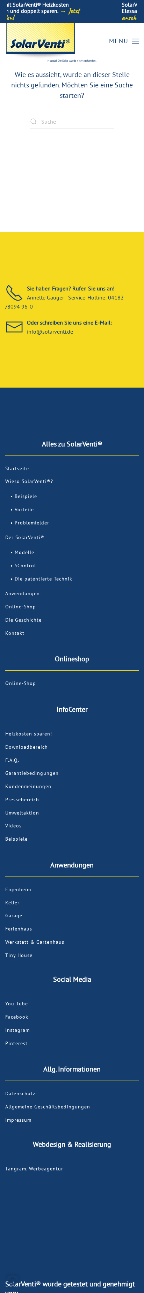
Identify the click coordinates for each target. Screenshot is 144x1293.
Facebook (16, 1017)
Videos (13, 826)
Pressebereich (22, 799)
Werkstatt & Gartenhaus (34, 942)
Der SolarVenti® (24, 537)
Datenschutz (20, 1093)
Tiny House (19, 955)
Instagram (17, 1030)
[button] (124, 41)
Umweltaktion (22, 813)
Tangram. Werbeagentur (34, 1169)
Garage (13, 915)
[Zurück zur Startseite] (40, 41)
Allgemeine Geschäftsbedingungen (47, 1107)
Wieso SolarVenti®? (29, 481)
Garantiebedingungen (32, 773)
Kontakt (14, 633)
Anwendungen (22, 593)
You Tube (16, 1003)
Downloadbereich (26, 747)
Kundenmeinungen (28, 786)
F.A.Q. (12, 760)
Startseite (17, 468)
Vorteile (24, 509)
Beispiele (26, 496)
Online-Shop (20, 606)
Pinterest (16, 1043)
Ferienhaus (18, 929)
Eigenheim (18, 889)
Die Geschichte (23, 620)
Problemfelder (32, 523)
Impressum (18, 1120)
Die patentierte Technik (43, 579)
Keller (12, 902)
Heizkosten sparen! (28, 734)
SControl (25, 565)
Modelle (24, 552)
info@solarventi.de (50, 331)
